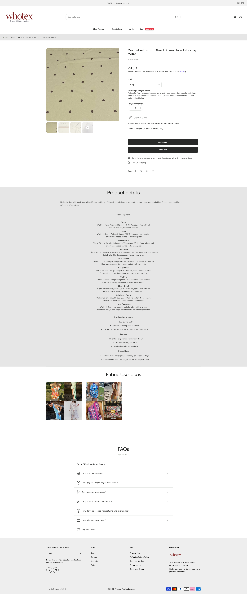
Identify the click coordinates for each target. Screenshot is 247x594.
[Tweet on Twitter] (141, 171)
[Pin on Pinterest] (147, 171)
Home (5, 37)
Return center (135, 565)
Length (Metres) (136, 103)
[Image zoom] (82, 84)
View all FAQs (122, 455)
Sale (141, 29)
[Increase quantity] (140, 107)
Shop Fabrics (98, 29)
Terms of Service (137, 561)
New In (131, 29)
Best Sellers (117, 29)
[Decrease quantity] (130, 107)
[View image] (51, 127)
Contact (94, 557)
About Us (94, 561)
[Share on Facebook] (136, 171)
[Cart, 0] (240, 17)
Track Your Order (137, 569)
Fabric (130, 79)
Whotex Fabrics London (124, 589)
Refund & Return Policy (139, 557)
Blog (92, 553)
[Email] (242, 3)
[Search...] (176, 17)
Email (50, 553)
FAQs (93, 565)
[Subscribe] (80, 553)
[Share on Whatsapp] (153, 171)
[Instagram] (239, 3)
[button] (163, 142)
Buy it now (163, 149)
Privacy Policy (135, 553)
